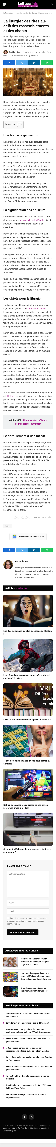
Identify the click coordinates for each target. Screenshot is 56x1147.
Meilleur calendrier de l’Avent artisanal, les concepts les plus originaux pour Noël (35, 962)
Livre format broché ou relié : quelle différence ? (27, 719)
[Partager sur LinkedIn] (34, 62)
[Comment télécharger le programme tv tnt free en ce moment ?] (28, 829)
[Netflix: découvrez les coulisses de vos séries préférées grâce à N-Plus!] (28, 785)
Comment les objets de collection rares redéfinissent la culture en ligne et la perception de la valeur (36, 976)
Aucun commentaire (19, 56)
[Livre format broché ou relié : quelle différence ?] (28, 699)
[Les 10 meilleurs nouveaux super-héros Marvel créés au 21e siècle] (28, 655)
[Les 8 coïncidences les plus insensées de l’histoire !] (28, 611)
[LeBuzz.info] (28, 5)
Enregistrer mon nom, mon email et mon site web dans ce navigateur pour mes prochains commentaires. (27, 921)
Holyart (10, 396)
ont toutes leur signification (32, 220)
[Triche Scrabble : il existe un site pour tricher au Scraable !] (28, 741)
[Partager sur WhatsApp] (47, 62)
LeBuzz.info (7, 13)
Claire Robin (16, 52)
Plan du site (25, 1128)
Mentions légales (9, 1131)
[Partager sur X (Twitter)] (22, 62)
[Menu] (4, 4)
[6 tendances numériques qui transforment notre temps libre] (10, 991)
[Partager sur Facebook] (9, 62)
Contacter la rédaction (39, 1128)
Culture (16, 13)
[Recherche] (51, 4)
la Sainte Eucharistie (36, 308)
